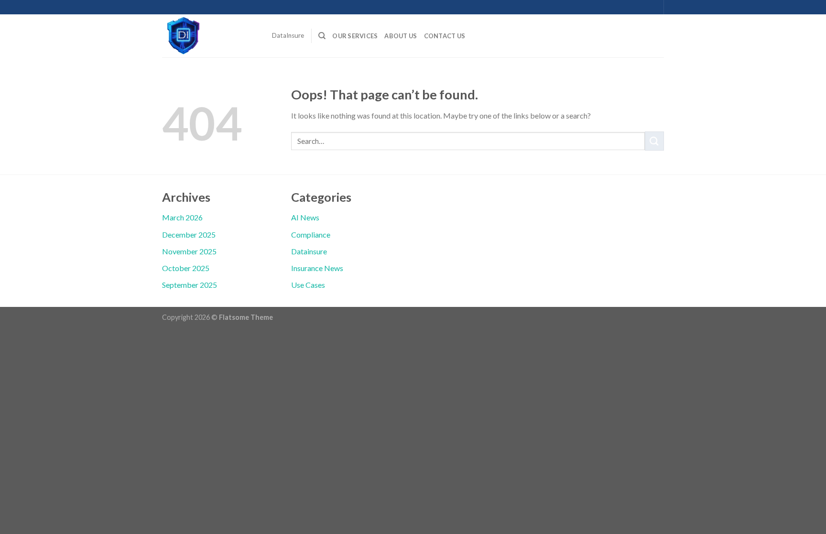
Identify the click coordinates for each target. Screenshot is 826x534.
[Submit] (654, 140)
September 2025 (189, 284)
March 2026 (182, 217)
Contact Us (445, 36)
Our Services (355, 36)
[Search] (322, 36)
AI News (305, 217)
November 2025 (189, 251)
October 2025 (185, 267)
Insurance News (317, 267)
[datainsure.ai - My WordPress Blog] (210, 35)
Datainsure (309, 251)
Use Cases (308, 284)
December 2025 (189, 234)
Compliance (310, 234)
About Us (400, 36)
